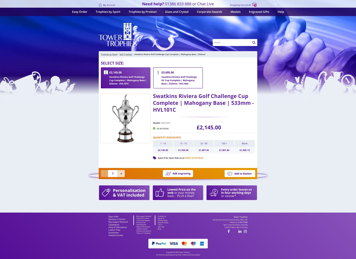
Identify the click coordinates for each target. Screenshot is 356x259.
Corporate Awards (209, 12)
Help (281, 12)
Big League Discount (118, 222)
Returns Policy (163, 223)
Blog (159, 229)
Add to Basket (243, 173)
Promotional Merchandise (141, 224)
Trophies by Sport (108, 12)
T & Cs (160, 225)
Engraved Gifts (259, 12)
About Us (161, 218)
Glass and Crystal (177, 12)
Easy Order (79, 12)
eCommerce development (165, 255)
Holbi (179, 255)
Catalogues (113, 224)
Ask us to (189, 157)
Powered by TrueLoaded (191, 255)
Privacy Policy (162, 221)
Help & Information (117, 227)
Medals (236, 12)
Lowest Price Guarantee (114, 231)
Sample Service (115, 235)
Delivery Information (143, 231)
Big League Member (143, 216)
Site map (161, 227)
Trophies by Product (143, 12)
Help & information (143, 227)
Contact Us (162, 216)
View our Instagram (143, 233)
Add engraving (182, 173)
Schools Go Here (142, 218)
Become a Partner (116, 219)
